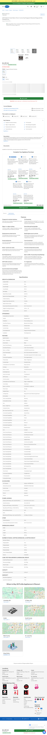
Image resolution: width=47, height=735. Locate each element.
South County (7, 116)
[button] (45, 3)
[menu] (3, 6)
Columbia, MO (33, 116)
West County (24, 116)
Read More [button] (6, 131)
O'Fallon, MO (16, 116)
